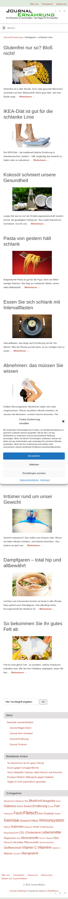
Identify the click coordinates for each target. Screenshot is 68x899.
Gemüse (11, 820)
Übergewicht (29, 853)
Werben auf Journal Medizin (14, 878)
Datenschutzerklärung (29, 480)
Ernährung (39, 806)
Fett (57, 806)
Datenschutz (47, 875)
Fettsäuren (8, 814)
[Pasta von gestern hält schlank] (34, 263)
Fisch (18, 813)
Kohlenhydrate (46, 827)
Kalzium (28, 827)
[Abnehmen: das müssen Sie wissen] (34, 390)
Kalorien (17, 826)
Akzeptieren (34, 455)
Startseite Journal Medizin (20, 722)
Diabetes (10, 806)
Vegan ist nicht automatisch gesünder (26, 781)
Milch (19, 838)
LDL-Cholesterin (30, 832)
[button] (63, 421)
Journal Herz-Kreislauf (21, 733)
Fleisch (30, 812)
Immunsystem (51, 820)
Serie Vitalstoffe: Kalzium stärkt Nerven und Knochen (34, 772)
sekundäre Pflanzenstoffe (25, 842)
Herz (35, 820)
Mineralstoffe (30, 837)
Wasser (8, 853)
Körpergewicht (11, 832)
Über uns (34, 4)
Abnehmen (9, 801)
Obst (56, 837)
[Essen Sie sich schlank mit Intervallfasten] (34, 327)
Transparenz (47, 4)
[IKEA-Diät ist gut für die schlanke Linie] (34, 136)
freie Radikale (46, 813)
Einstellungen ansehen (34, 473)
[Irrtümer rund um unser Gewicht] (34, 521)
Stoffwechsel (12, 847)
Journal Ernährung (12, 37)
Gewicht (25, 820)
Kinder (36, 826)
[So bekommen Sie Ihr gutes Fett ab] (34, 649)
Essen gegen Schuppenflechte (23, 767)
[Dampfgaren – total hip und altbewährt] (34, 585)
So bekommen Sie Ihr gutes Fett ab (25, 763)
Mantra (42, 891)
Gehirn (58, 813)
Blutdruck (35, 800)
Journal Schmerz (18, 744)
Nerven (42, 838)
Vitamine (44, 847)
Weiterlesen (27, 96)
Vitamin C (29, 847)
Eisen (20, 806)
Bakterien (19, 801)
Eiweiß (28, 806)
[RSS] (59, 11)
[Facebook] (55, 11)
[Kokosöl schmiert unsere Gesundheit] (34, 200)
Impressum (45, 480)
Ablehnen (34, 464)
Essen (51, 806)
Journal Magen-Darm (20, 727)
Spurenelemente (46, 842)
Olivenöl (8, 842)
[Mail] (64, 11)
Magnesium (10, 838)
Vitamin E (56, 848)
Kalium (7, 827)
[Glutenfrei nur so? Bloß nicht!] (34, 73)
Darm (58, 801)
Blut (26, 801)
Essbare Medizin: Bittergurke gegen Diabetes (30, 777)
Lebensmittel (51, 832)
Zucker (16, 853)
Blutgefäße (49, 800)
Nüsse (49, 838)
